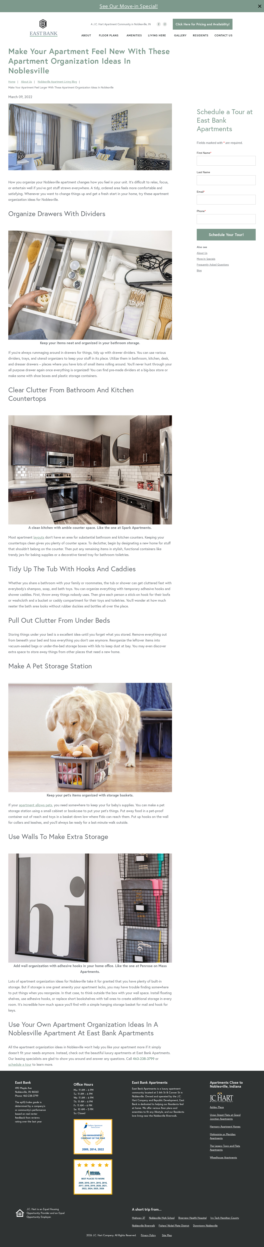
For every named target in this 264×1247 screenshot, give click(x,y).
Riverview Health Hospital (192, 1218)
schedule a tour (19, 1064)
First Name (203, 152)
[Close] (259, 6)
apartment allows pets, (36, 805)
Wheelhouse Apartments (223, 1157)
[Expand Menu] (93, 35)
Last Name (203, 172)
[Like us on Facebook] (159, 24)
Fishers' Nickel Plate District (174, 1225)
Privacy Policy (148, 1235)
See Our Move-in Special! (129, 6)
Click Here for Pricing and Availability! (203, 24)
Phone (201, 211)
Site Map (167, 1235)
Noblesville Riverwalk (143, 1225)
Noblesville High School (162, 1218)
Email (200, 191)
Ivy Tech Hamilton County (224, 1218)
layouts (38, 537)
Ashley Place (217, 1107)
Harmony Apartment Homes (225, 1126)
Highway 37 (138, 1218)
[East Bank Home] (44, 28)
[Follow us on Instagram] (165, 24)
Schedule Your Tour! (226, 234)
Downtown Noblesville (205, 1225)
